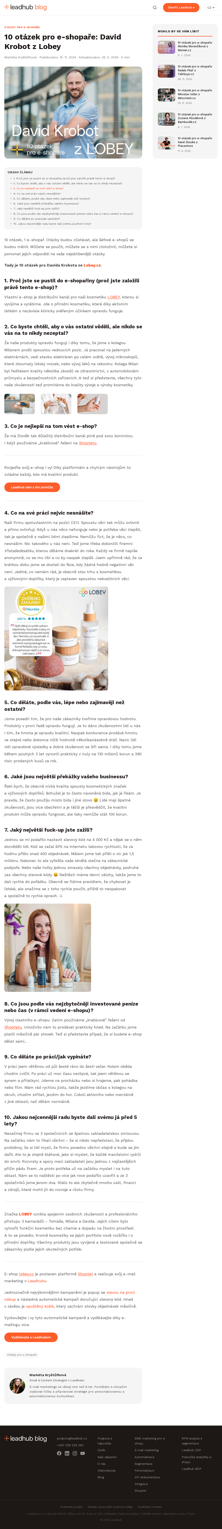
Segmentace (143, 1463)
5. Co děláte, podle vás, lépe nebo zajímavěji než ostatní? (51, 198)
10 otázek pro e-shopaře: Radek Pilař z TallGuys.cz (195, 70)
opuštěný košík (40, 1306)
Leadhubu (36, 1281)
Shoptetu (87, 443)
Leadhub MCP (191, 1468)
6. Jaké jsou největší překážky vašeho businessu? (46, 203)
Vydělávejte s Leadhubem (31, 1337)
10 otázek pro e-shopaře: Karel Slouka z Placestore (195, 141)
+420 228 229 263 (70, 1445)
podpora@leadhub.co (72, 1438)
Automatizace (144, 1457)
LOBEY (114, 297)
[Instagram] (75, 1454)
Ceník (101, 1450)
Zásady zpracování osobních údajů (110, 1506)
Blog (101, 1477)
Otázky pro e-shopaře (22, 27)
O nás (102, 1463)
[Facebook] (59, 1454)
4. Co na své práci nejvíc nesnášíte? (37, 193)
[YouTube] (82, 1454)
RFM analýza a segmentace (192, 1441)
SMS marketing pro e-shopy (150, 1441)
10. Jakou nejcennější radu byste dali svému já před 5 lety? (52, 223)
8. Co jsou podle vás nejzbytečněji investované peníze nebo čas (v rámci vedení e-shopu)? (73, 213)
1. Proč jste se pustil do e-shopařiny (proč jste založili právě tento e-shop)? (64, 178)
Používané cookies (150, 1506)
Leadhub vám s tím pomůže (32, 487)
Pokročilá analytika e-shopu (197, 1459)
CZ (209, 7)
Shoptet (85, 1274)
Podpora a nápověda (105, 1441)
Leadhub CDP (191, 1450)
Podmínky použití (71, 1506)
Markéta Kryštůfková (20, 57)
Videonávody (107, 1470)
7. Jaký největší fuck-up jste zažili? (36, 208)
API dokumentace (147, 1477)
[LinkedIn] (67, 1454)
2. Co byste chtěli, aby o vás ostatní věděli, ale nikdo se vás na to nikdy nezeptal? (67, 183)
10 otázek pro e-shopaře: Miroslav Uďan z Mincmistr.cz (195, 94)
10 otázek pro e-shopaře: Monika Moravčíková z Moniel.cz (195, 46)
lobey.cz (26, 1274)
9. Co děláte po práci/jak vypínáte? (36, 218)
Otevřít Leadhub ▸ (181, 7)
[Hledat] (155, 8)
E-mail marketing (146, 1450)
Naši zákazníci (107, 1457)
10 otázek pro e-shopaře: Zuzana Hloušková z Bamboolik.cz (195, 118)
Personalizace (144, 1470)
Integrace (141, 1484)
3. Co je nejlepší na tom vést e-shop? (38, 188)
